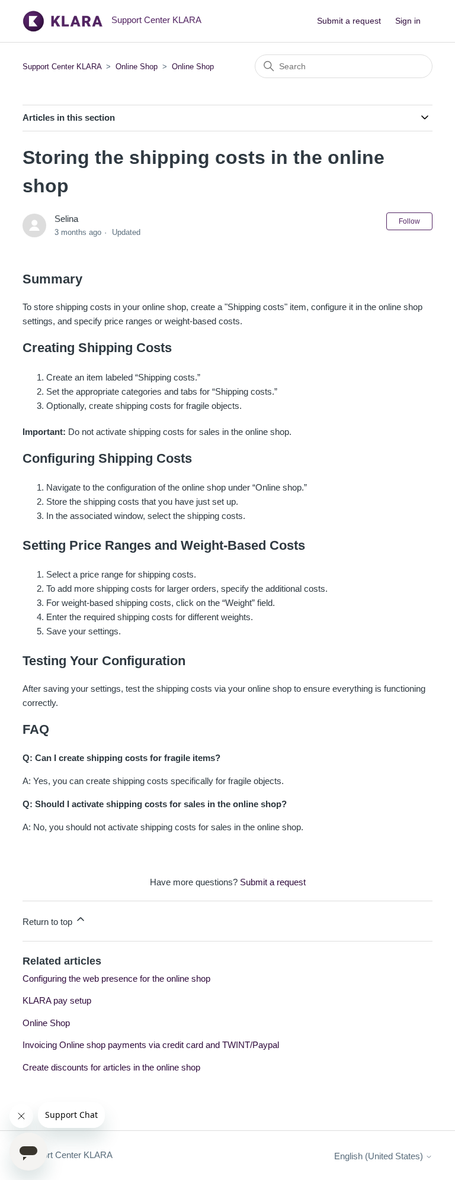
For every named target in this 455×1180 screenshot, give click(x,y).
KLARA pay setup (57, 1000)
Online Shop (137, 66)
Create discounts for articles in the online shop (111, 1067)
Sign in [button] (408, 20)
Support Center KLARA (63, 66)
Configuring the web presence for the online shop (116, 978)
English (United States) (379, 1156)
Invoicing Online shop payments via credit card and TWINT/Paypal (151, 1045)
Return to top (49, 922)
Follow (409, 221)
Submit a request (349, 20)
